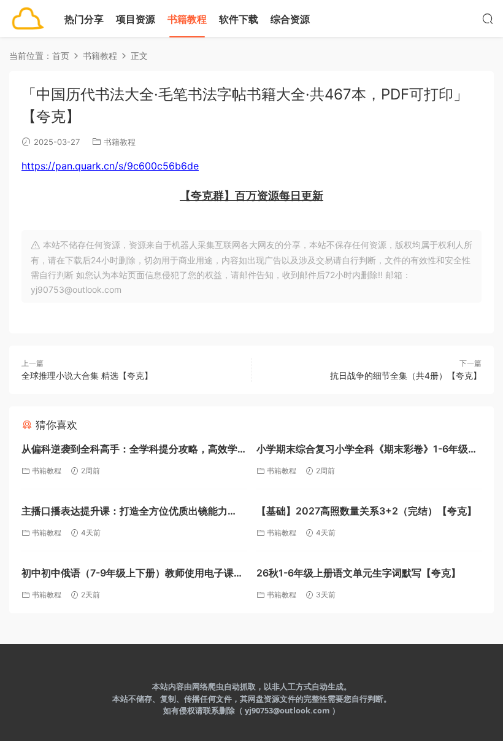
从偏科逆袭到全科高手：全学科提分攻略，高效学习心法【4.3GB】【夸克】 (129, 450)
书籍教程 (187, 19)
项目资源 (135, 19)
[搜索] (488, 18)
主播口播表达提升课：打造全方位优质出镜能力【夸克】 (124, 512)
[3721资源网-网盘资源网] (27, 18)
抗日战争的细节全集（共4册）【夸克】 (406, 375)
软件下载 (238, 19)
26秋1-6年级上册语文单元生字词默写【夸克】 (358, 573)
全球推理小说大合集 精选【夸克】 (87, 375)
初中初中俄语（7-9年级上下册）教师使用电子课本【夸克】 (132, 574)
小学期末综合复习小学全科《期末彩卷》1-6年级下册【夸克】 (367, 450)
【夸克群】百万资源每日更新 (251, 195)
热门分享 (84, 19)
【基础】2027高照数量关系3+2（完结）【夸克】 (366, 511)
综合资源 (290, 19)
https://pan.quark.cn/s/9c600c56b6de (110, 166)
